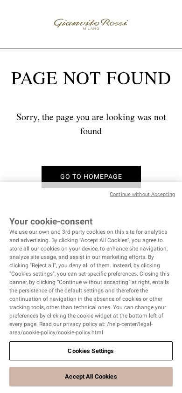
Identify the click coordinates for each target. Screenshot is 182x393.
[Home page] (91, 24)
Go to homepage (91, 176)
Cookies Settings (91, 350)
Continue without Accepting (142, 194)
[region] (91, 287)
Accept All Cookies (91, 376)
